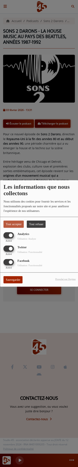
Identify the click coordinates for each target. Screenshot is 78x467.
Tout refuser (36, 224)
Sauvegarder (13, 279)
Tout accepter (14, 224)
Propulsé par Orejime (65, 279)
